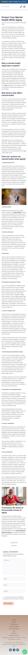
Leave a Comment (6, 22)
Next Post (14, 545)
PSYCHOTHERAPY (14, 628)
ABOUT (14, 622)
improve (24, 168)
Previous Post (14, 542)
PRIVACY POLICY (14, 635)
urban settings (17, 212)
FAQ (14, 631)
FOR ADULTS (14, 624)
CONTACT (14, 633)
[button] (24, 6)
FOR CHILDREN (14, 626)
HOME (14, 620)
